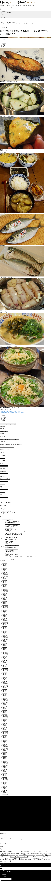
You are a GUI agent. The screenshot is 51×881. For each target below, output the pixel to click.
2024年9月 (4, 593)
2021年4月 (4, 647)
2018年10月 (5, 686)
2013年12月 (5, 762)
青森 (44, 859)
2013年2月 (4, 775)
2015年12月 (5, 731)
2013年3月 (4, 774)
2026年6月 (4, 565)
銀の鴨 (40, 859)
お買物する (4, 17)
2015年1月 (4, 745)
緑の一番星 (17, 859)
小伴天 (20, 855)
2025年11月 (5, 574)
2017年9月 (4, 703)
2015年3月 (4, 742)
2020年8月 (4, 657)
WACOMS (2, 458)
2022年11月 (5, 622)
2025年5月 (4, 582)
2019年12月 (5, 668)
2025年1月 (4, 588)
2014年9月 (4, 750)
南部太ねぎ (4, 855)
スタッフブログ (5, 13)
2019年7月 (4, 674)
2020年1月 (4, 666)
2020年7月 (4, 658)
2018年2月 (4, 696)
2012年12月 (5, 778)
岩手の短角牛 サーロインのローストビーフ (12, 512)
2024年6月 (4, 597)
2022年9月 (4, 624)
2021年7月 (4, 643)
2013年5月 (4, 771)
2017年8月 (4, 704)
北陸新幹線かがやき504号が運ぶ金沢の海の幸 (29, 853)
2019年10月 (5, 670)
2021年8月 (4, 641)
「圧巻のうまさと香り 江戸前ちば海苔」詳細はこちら (12, 412)
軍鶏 (37, 859)
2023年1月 (4, 619)
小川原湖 (23, 855)
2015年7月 (4, 737)
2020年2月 (4, 665)
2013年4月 (4, 773)
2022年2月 (4, 633)
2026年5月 (4, 566)
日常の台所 (4, 508)
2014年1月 (4, 761)
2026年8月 (4, 563)
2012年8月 (4, 783)
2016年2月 (4, 728)
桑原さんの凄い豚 (33, 856)
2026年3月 (4, 569)
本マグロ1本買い (6, 856)
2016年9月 (4, 719)
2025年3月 (4, 585)
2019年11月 (5, 669)
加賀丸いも (18, 853)
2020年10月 (5, 654)
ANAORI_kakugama (5, 851)
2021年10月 (5, 639)
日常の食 (4, 513)
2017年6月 (4, 707)
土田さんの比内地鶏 (11, 855)
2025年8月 (4, 578)
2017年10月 (5, 702)
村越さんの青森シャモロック (19, 857)
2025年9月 (4, 577)
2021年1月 (4, 651)
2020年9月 (4, 656)
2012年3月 (4, 790)
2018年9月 (4, 687)
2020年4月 (4, 662)
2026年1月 (4, 572)
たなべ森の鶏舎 (20, 851)
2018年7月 (4, 690)
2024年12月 (5, 589)
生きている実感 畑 (6, 511)
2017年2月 (4, 712)
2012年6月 (4, 786)
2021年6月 (4, 644)
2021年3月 (4, 648)
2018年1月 (4, 698)
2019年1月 (4, 682)
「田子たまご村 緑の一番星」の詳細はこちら (10, 411)
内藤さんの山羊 (12, 853)
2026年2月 (4, 570)
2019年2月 (4, 681)
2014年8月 (4, 752)
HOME (3, 11)
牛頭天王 (2, 859)
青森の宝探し (48, 859)
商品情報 (4, 14)
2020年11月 (5, 653)
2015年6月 (4, 739)
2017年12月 (5, 699)
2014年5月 (4, 756)
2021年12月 (5, 636)
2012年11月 (5, 779)
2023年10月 (5, 607)
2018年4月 (4, 694)
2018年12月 (5, 683)
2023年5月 (4, 614)
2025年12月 (5, 573)
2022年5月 (4, 630)
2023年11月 (5, 606)
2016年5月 (4, 724)
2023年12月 (5, 605)
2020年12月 (5, 652)
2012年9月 (4, 782)
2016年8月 (4, 720)
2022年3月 (4, 632)
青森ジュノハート (4, 861)
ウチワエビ (34, 851)
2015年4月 (4, 741)
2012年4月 (4, 788)
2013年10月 (5, 765)
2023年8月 (4, 610)
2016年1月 (4, 729)
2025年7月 (4, 580)
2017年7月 (4, 706)
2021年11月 (5, 637)
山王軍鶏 (37, 855)
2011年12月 (5, 794)
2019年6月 (4, 675)
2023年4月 (4, 615)
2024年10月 (5, 591)
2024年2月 (4, 602)
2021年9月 (4, 640)
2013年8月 (4, 767)
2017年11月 (5, 700)
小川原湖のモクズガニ (30, 855)
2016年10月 (5, 717)
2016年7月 (4, 721)
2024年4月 (4, 599)
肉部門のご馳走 (24, 859)
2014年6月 (4, 754)
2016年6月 (4, 723)
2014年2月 (4, 760)
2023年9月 (4, 609)
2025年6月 (4, 581)
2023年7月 (4, 611)
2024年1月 (4, 603)
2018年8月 (4, 689)
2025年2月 (4, 586)
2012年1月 (4, 792)
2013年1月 (4, 777)
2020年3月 (4, 664)
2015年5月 (4, 740)
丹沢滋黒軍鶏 (3, 853)
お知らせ (4, 16)
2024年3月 (4, 601)
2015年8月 (4, 736)
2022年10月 (5, 623)
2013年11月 (5, 763)
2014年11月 (5, 748)
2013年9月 (4, 766)
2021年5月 (4, 645)
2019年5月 (4, 677)
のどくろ (25, 851)
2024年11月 (5, 590)
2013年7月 (4, 769)
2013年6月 (4, 770)
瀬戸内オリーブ (46, 856)
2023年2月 (4, 618)
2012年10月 (5, 781)
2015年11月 (5, 732)
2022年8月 (4, 626)
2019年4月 (4, 678)
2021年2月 (4, 649)
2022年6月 (4, 628)
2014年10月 (5, 749)
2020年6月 (4, 660)
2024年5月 (4, 598)
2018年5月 (4, 693)
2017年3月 (4, 711)
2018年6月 (4, 691)
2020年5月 (4, 661)
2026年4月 (4, 568)
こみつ (15, 851)
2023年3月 (4, 616)
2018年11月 (5, 685)
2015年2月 (4, 744)
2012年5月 (4, 787)
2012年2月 (4, 791)
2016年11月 (5, 716)
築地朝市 (11, 859)
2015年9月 (4, 735)
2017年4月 (4, 710)
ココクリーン (40, 851)
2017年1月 (4, 714)
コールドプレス (45, 851)
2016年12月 (5, 715)
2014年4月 (4, 757)
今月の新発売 (8, 853)
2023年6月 (4, 612)
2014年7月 (4, 753)
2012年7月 (4, 784)
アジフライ (29, 851)
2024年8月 (4, 594)
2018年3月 (4, 695)
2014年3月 (4, 758)
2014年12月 (5, 746)
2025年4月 (4, 584)
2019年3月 (4, 679)
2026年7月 (4, 564)
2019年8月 (4, 673)
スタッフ (49, 851)
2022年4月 (4, 631)
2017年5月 (4, 708)
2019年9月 (4, 672)
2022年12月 (5, 620)
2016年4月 (4, 725)
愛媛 (46, 855)
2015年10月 (5, 733)
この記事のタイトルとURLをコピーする (7, 424)
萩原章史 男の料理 (6, 12)
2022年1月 (4, 635)
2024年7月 (4, 595)
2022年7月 (4, 627)
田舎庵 (6, 859)
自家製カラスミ (30, 859)
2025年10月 (5, 576)
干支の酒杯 (41, 855)
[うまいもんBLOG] (17, 3)
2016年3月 (4, 727)
